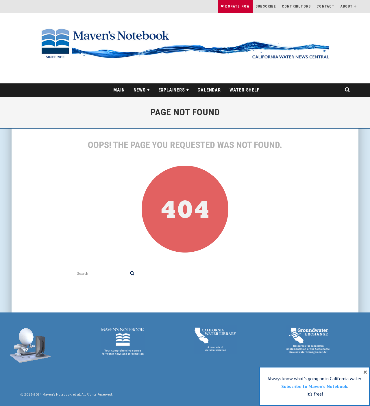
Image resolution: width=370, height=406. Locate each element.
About (347, 6)
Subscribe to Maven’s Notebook (314, 386)
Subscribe (266, 6)
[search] (132, 273)
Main (119, 90)
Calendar (209, 90)
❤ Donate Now (235, 6)
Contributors (296, 6)
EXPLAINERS (171, 90)
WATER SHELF (245, 90)
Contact (325, 6)
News (140, 90)
